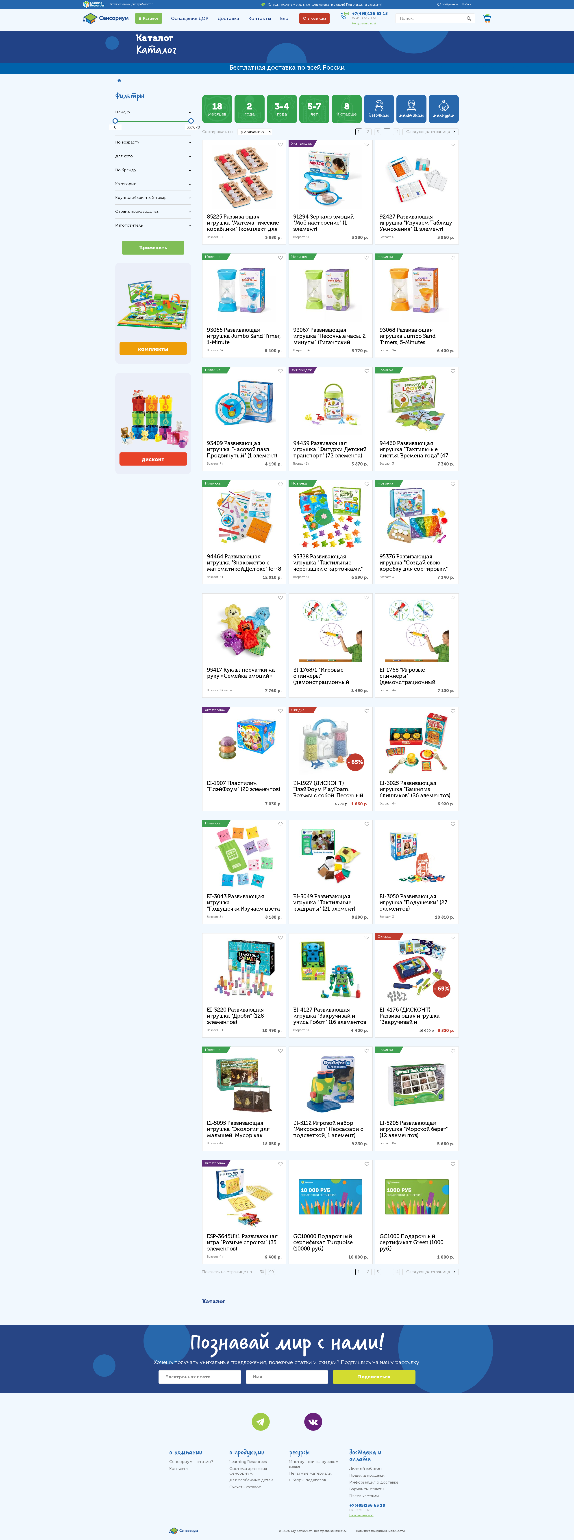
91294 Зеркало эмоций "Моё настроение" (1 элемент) (323, 223)
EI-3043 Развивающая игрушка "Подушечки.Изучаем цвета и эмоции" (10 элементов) (243, 906)
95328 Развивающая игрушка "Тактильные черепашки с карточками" (328, 563)
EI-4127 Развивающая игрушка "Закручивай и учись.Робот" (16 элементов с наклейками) (329, 1019)
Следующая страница (428, 131)
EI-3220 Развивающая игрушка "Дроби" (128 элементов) (235, 1016)
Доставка (228, 18)
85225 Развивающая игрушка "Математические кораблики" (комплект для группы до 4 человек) (243, 226)
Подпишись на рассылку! (364, 4)
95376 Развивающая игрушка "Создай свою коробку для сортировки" (414, 563)
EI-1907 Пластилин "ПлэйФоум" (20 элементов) (243, 786)
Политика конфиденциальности (380, 1531)
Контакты (259, 18)
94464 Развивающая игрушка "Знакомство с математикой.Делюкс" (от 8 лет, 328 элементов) (244, 566)
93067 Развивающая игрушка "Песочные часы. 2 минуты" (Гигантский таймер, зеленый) (329, 339)
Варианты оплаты (366, 1489)
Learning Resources (248, 1461)
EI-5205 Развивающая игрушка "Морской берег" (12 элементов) (414, 1129)
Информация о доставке (373, 1482)
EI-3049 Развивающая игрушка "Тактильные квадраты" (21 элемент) (324, 903)
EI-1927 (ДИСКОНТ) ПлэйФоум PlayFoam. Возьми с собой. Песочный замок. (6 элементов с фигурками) (328, 795)
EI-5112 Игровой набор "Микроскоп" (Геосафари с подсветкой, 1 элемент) (328, 1129)
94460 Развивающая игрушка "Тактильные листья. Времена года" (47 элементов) (414, 452)
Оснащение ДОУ (190, 18)
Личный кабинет (365, 1468)
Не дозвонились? (364, 23)
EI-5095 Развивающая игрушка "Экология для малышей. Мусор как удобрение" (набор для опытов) (238, 1135)
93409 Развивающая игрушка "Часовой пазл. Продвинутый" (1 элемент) (242, 449)
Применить (153, 247)
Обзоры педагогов (307, 1480)
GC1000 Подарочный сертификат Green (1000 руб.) (412, 1242)
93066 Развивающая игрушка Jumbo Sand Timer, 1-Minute (244, 336)
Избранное (451, 4)
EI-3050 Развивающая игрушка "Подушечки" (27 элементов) (414, 903)
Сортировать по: (217, 132)
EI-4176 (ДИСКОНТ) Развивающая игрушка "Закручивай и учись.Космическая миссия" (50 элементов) (417, 1022)
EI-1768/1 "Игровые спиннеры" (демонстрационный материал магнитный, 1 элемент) (325, 682)
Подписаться (374, 1376)
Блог (285, 18)
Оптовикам (314, 18)
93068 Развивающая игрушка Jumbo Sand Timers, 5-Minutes (408, 336)
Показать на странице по (227, 1272)
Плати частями (364, 1496)
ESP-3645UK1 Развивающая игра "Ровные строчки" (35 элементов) (242, 1242)
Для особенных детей (251, 1480)
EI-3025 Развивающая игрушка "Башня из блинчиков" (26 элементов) (415, 789)
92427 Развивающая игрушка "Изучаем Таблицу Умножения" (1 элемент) (416, 223)
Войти (466, 4)
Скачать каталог (245, 1487)
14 (396, 131)
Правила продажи (367, 1475)
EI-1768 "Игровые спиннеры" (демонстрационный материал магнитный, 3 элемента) (412, 682)
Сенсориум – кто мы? (191, 1461)
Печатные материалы (310, 1473)
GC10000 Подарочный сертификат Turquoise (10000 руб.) (323, 1242)
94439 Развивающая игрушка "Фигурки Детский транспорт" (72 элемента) (330, 449)
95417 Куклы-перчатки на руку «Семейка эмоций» (241, 673)
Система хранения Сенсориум (248, 1471)
